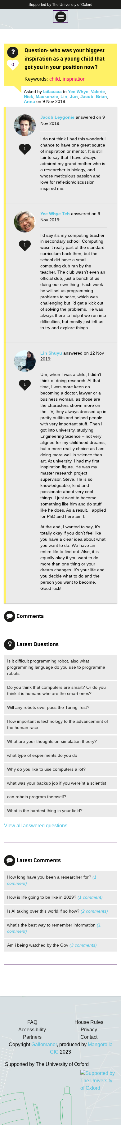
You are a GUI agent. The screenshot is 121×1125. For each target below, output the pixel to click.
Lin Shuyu (51, 353)
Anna (29, 101)
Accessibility (32, 1029)
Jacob (86, 96)
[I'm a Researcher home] (60, 1008)
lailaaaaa (52, 91)
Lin (63, 96)
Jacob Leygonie (57, 117)
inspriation (74, 79)
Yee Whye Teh (55, 213)
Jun (74, 96)
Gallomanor (44, 1044)
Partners (32, 1037)
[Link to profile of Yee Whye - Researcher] (25, 225)
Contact (88, 1037)
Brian (101, 96)
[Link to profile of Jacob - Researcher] (25, 128)
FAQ (32, 1022)
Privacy (89, 1029)
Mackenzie (47, 96)
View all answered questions (35, 825)
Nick (28, 96)
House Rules (88, 1022)
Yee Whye (78, 91)
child (54, 79)
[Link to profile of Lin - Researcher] (25, 364)
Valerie (98, 91)
